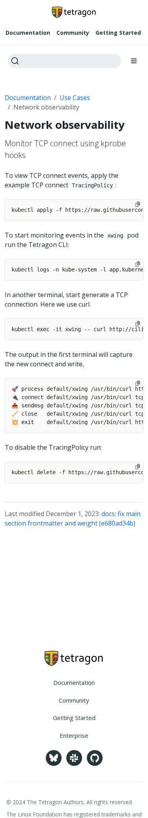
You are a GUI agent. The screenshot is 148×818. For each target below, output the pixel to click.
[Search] (64, 61)
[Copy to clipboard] (138, 204)
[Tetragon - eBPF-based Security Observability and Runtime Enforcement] (74, 658)
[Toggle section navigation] (134, 60)
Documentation (28, 97)
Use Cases (75, 97)
